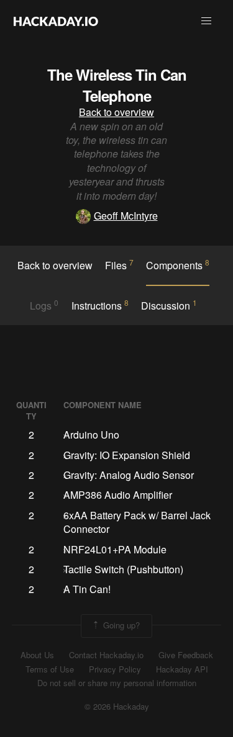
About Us (37, 655)
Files (119, 264)
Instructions (100, 305)
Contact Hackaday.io (106, 655)
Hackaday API (182, 669)
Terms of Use (49, 669)
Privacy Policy (115, 669)
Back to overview (116, 112)
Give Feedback (185, 655)
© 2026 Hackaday (117, 706)
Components (177, 264)
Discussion (169, 305)
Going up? (120, 624)
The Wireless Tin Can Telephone (116, 85)
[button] (206, 21)
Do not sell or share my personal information (116, 683)
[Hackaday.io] (56, 21)
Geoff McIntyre (126, 215)
